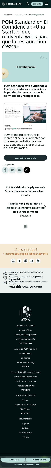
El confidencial (37, 14)
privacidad (15, 279)
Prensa (25, 437)
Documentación (26, 419)
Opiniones (25, 358)
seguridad (37, 277)
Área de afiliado (26, 330)
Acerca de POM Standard (26, 349)
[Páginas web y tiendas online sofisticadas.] (12, 4)
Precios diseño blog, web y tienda (26, 372)
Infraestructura (16, 281)
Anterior (25, 191)
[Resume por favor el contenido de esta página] (13, 261)
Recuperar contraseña (25, 339)
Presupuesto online (25, 386)
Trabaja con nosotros (25, 395)
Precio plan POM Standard (25, 376)
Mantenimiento (25, 353)
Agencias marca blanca (25, 404)
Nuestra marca (25, 432)
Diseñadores (25, 409)
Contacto (26, 428)
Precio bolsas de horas (25, 381)
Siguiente (26, 209)
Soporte (25, 423)
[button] (19, 170)
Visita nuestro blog (25, 362)
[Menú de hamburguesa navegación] (46, 4)
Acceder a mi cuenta (26, 325)
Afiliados (25, 400)
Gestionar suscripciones (25, 334)
